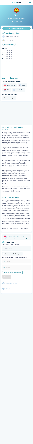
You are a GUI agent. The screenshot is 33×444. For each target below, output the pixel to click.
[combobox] (16, 249)
